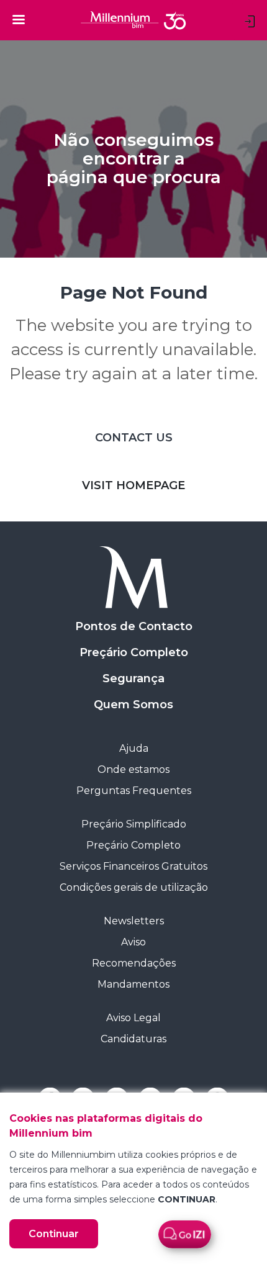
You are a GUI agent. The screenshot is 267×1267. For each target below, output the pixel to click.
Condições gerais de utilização (134, 887)
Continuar (54, 1234)
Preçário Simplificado (133, 824)
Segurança (133, 678)
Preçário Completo (133, 652)
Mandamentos (133, 984)
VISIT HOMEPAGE (133, 485)
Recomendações (134, 963)
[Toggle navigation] (18, 19)
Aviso (133, 942)
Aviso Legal (133, 1018)
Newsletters (134, 921)
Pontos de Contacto (133, 626)
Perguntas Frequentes (133, 790)
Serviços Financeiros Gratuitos (133, 866)
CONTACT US (134, 437)
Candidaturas (133, 1039)
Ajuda (133, 748)
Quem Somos (133, 704)
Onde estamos (133, 769)
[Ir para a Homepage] (133, 577)
